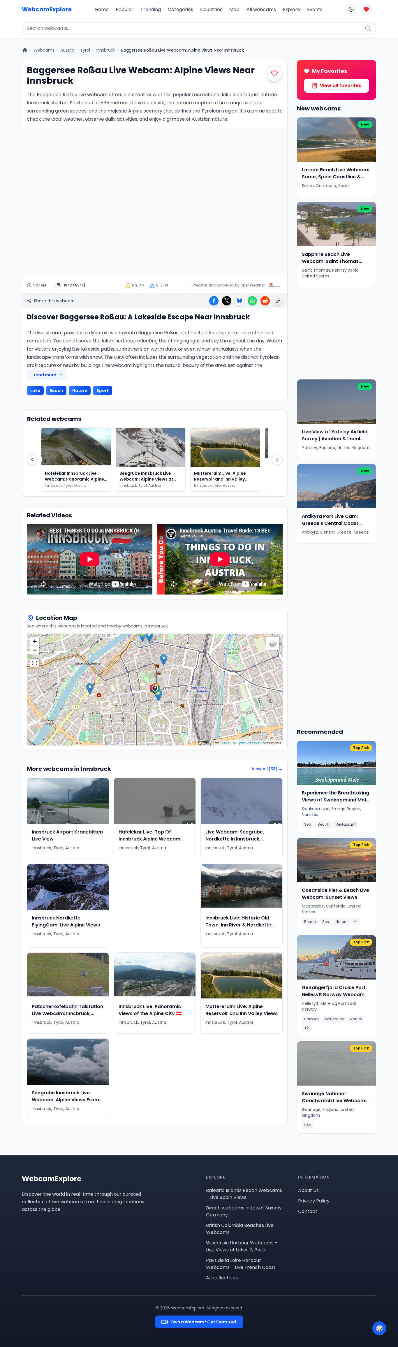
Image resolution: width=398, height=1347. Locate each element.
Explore (291, 9)
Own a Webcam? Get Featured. (203, 1322)
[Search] (368, 28)
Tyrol (85, 50)
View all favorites (340, 85)
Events (315, 9)
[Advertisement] (155, 906)
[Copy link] (278, 300)
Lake (35, 390)
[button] (155, 689)
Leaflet (224, 742)
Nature (79, 390)
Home (102, 9)
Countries (211, 9)
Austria (67, 50)
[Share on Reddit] (265, 300)
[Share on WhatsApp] (252, 300)
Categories (180, 9)
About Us (308, 1190)
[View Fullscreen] (34, 663)
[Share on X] (226, 300)
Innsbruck (105, 50)
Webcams (44, 50)
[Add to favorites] (274, 73)
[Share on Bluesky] (239, 300)
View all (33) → (267, 769)
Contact (307, 1211)
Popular (124, 9)
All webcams (261, 9)
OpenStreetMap (249, 742)
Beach (56, 390)
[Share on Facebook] (214, 300)
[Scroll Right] (277, 459)
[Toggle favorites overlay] (366, 9)
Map (234, 9)
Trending (150, 9)
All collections (222, 1277)
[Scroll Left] (32, 459)
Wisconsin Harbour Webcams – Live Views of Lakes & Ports (242, 1246)
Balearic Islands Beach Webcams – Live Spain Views (244, 1194)
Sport (102, 390)
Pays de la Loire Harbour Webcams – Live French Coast (241, 1264)
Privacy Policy (314, 1200)
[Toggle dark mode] (351, 9)
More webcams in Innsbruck (69, 769)
